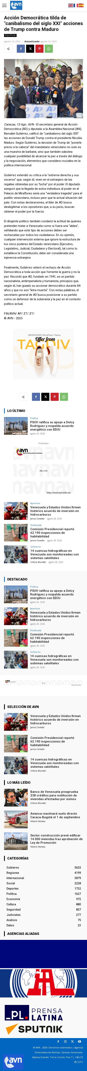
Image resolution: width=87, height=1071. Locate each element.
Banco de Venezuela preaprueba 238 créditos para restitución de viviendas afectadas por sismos (54, 795)
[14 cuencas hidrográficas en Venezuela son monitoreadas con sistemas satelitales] (16, 554)
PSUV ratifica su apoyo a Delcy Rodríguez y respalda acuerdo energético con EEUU (52, 425)
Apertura (35, 503)
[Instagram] (65, 1041)
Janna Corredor (37, 518)
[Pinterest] (39, 49)
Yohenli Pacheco (37, 821)
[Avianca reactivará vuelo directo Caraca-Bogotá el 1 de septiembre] (16, 819)
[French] (76, 5)
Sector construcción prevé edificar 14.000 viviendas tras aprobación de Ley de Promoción (56, 839)
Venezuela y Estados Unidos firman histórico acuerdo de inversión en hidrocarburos (55, 510)
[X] (30, 49)
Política (10, 35)
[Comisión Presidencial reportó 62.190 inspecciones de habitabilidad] (16, 533)
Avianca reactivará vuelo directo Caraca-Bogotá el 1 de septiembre (55, 815)
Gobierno (35, 547)
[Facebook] (21, 49)
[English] (70, 5)
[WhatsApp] (49, 49)
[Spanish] (81, 5)
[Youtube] (79, 1041)
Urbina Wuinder (38, 562)
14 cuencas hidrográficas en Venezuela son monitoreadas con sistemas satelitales (54, 554)
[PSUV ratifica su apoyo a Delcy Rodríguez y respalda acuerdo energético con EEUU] (16, 426)
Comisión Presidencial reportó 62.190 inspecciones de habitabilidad (52, 532)
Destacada (35, 525)
